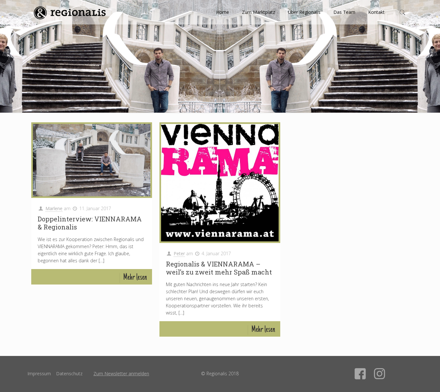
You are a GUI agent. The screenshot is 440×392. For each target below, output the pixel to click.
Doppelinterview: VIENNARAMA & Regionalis (90, 223)
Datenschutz (69, 373)
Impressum (39, 373)
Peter (179, 253)
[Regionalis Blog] (69, 12)
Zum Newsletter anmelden (121, 373)
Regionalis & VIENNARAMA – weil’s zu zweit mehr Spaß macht (219, 268)
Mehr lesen (135, 278)
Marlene (53, 208)
